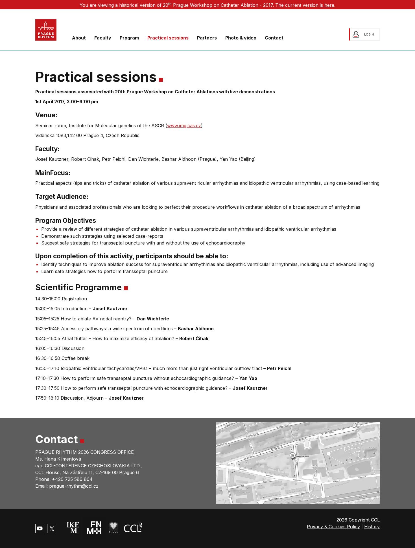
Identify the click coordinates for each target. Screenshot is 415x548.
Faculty (102, 38)
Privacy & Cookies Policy (333, 526)
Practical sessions (168, 38)
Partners (207, 38)
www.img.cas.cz (184, 125)
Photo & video (240, 38)
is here (327, 5)
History (372, 526)
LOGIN (369, 34)
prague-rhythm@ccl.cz (74, 486)
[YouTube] (39, 528)
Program (129, 38)
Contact (274, 38)
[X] (51, 528)
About (79, 38)
